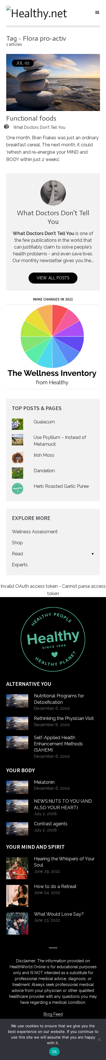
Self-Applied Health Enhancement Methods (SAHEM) (58, 744)
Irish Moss (44, 455)
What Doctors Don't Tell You (39, 127)
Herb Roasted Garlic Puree (61, 486)
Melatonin (44, 782)
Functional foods (31, 118)
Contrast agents (51, 823)
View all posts (53, 278)
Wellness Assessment (35, 531)
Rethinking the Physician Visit (64, 718)
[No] (99, 1039)
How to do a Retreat (55, 886)
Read (17, 553)
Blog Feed (53, 1014)
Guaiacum (44, 422)
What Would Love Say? (59, 914)
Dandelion (44, 470)
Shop (17, 542)
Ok (54, 1051)
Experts (20, 564)
